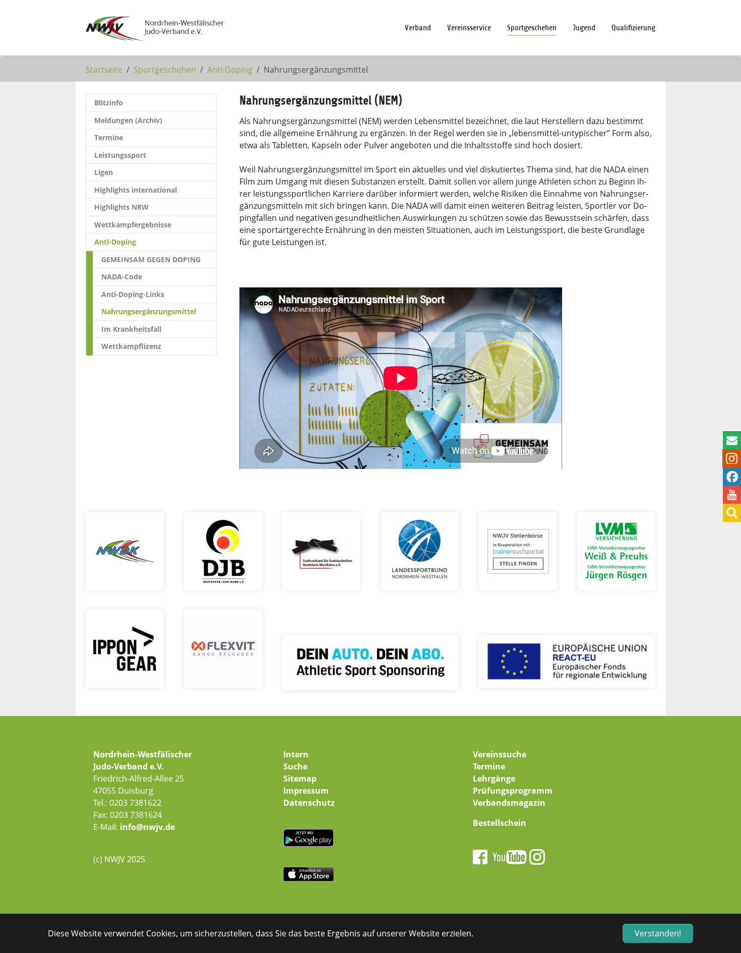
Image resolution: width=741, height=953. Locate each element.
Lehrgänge (494, 778)
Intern (295, 754)
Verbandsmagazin (509, 802)
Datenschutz (309, 802)
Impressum (306, 790)
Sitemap (300, 778)
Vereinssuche (499, 754)
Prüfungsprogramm (512, 790)
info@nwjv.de (147, 826)
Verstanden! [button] (658, 933)
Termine (489, 766)
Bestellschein (499, 822)
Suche (295, 766)
